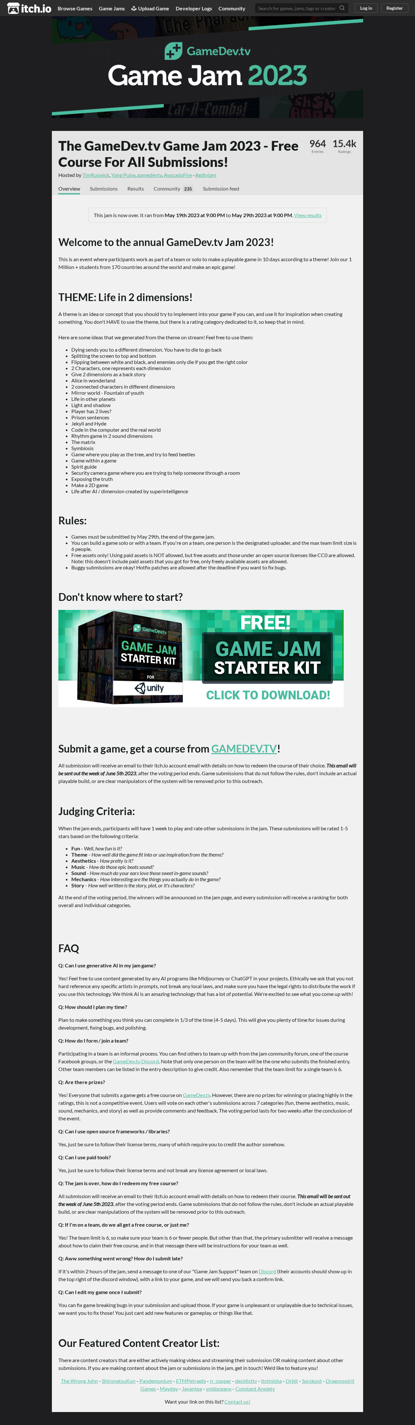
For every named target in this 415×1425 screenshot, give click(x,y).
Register (394, 8)
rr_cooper (220, 1381)
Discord (267, 1271)
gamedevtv (149, 175)
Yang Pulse (123, 175)
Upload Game (153, 8)
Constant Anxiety (255, 1388)
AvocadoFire (178, 175)
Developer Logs (194, 8)
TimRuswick (95, 175)
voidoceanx (218, 1388)
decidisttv (246, 1381)
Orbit (292, 1381)
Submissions (104, 188)
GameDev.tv (196, 1095)
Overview (69, 188)
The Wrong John (79, 1381)
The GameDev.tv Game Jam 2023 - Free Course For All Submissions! (178, 153)
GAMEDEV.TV (244, 748)
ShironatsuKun (119, 1381)
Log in (366, 8)
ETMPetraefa (191, 1381)
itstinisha (271, 1381)
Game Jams (112, 8)
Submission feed (221, 188)
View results (308, 215)
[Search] (342, 8)
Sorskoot (312, 1381)
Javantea (192, 1388)
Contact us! (237, 1401)
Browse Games (75, 8)
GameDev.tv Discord (136, 1061)
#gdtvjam (205, 175)
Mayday (169, 1388)
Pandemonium (155, 1381)
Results (135, 188)
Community (232, 8)
